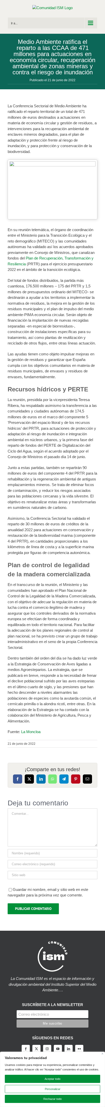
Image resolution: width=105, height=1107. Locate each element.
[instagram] (47, 1049)
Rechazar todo (52, 1098)
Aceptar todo (52, 1078)
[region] (52, 1079)
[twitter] (36, 1049)
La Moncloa (31, 732)
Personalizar (52, 1089)
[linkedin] (68, 1049)
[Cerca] (102, 1053)
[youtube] (58, 1049)
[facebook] (26, 1049)
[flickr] (79, 1049)
